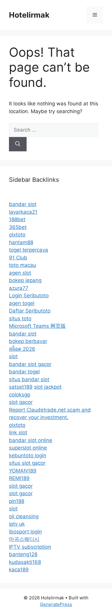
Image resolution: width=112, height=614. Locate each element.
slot (13, 356)
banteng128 (23, 554)
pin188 (16, 501)
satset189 (21, 387)
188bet (17, 219)
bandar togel (24, 372)
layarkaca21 (23, 212)
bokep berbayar (28, 341)
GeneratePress (56, 604)
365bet (18, 227)
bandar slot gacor (30, 364)
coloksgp (19, 395)
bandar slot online (30, 440)
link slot (18, 433)
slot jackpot (48, 387)
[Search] (18, 144)
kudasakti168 (25, 562)
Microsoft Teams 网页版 (37, 326)
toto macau (22, 265)
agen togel (21, 303)
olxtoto (17, 235)
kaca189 (19, 570)
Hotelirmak (29, 14)
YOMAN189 (22, 471)
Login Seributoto (29, 295)
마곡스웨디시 (24, 539)
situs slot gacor (27, 463)
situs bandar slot (29, 379)
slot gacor (21, 402)
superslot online (28, 448)
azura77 (18, 288)
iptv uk (17, 524)
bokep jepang (25, 280)
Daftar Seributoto (29, 311)
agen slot (20, 273)
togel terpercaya (28, 250)
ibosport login (25, 532)
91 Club (18, 258)
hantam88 (21, 242)
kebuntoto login (27, 455)
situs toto (20, 318)
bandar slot (22, 204)
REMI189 (19, 478)
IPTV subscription (30, 547)
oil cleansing (24, 516)
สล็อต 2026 (22, 349)
